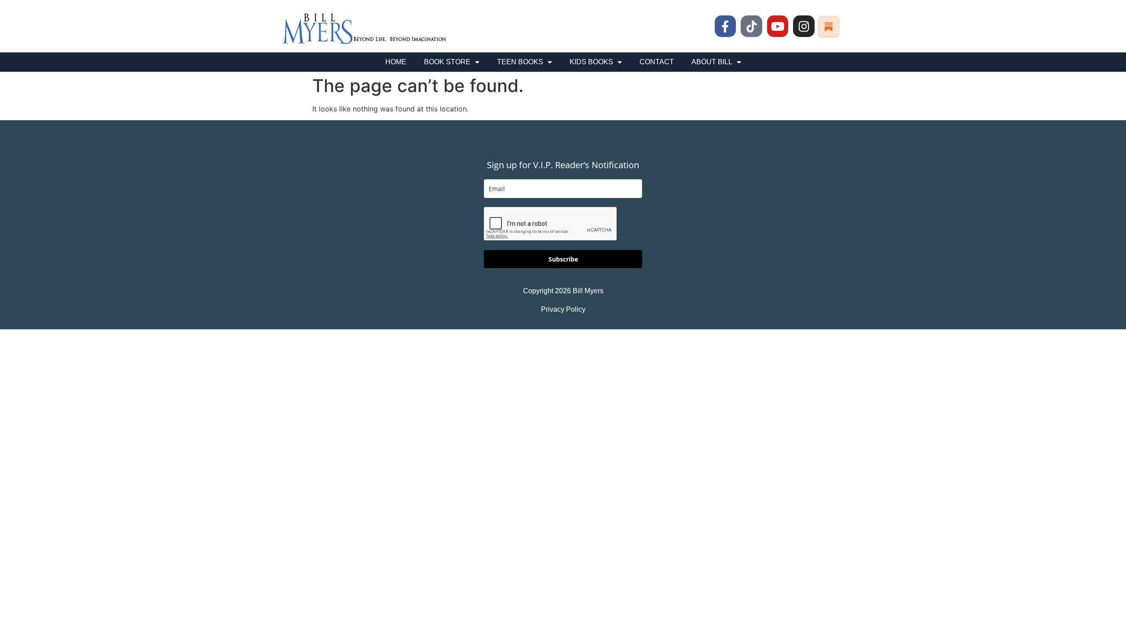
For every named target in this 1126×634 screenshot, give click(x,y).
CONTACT (657, 62)
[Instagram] (804, 26)
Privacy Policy (563, 309)
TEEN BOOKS (520, 62)
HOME (395, 62)
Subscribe (563, 259)
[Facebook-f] (725, 26)
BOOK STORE (447, 62)
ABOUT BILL (711, 62)
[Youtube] (778, 26)
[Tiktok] (751, 26)
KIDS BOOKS (591, 62)
